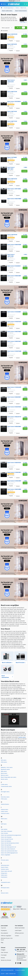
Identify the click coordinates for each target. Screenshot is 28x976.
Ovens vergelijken (5, 855)
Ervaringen (4, 955)
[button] (14, 720)
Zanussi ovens (4, 893)
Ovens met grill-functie (7, 839)
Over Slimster (4, 952)
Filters (21, 27)
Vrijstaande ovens (5, 882)
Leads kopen (18, 930)
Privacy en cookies (20, 970)
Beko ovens (4, 771)
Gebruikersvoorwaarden (7, 970)
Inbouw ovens (4, 809)
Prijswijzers (4, 930)
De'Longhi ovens (5, 791)
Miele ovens (4, 818)
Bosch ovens (24, 8)
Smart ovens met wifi (6, 871)
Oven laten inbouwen (6, 831)
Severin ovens (4, 867)
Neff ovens (4, 824)
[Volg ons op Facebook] (16, 963)
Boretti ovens (4, 779)
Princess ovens (5, 860)
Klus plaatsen (4, 933)
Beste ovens (4, 773)
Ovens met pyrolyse (6, 845)
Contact (17, 935)
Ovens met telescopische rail (8, 847)
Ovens (17, 8)
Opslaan (18, 41)
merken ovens (22, 737)
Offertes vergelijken (6, 935)
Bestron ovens (4, 775)
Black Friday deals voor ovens (8, 777)
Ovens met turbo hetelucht (8, 849)
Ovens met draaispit (6, 837)
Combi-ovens (4, 784)
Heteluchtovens (5, 804)
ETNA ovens (4, 799)
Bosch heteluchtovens (21, 10)
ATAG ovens (4, 762)
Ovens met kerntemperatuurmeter (10, 843)
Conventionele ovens (6, 786)
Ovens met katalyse (6, 841)
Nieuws (3, 957)
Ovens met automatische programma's (11, 835)
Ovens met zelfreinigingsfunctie (9, 853)
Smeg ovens (4, 873)
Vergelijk (11, 40)
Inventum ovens (5, 813)
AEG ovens (3, 760)
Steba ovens (4, 875)
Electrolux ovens (5, 797)
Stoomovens (4, 877)
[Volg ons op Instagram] (18, 963)
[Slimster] (2, 7)
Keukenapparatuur (9, 8)
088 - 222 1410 (21, 949)
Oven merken (4, 833)
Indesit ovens (4, 811)
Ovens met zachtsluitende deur (9, 851)
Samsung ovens (5, 865)
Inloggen (3, 950)
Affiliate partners (19, 933)
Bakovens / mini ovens (7, 767)
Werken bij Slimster (6, 960)
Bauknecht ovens (5, 769)
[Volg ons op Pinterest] (20, 963)
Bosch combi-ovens (7, 10)
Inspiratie (3, 928)
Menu (4, 4)
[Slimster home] (14, 4)
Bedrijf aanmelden (20, 928)
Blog (2, 942)
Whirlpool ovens (5, 887)
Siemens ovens (5, 869)
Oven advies (4, 829)
